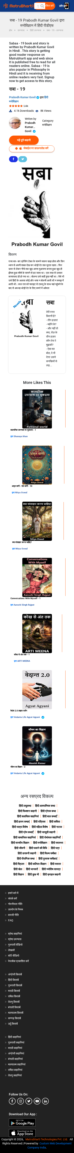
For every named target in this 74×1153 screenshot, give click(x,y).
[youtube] (37, 1101)
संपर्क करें (12, 898)
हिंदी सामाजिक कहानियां (24, 837)
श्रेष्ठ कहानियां (15, 933)
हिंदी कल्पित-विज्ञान (37, 863)
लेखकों (11, 950)
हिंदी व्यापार (55, 863)
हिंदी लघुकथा (25, 805)
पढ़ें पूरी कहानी (24, 140)
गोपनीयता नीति (15, 903)
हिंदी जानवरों (32, 869)
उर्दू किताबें (13, 1023)
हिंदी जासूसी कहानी (46, 832)
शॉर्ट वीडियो (13, 955)
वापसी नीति (13, 914)
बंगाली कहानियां (15, 1058)
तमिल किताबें (14, 996)
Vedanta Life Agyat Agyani (27, 717)
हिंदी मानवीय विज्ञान (20, 842)
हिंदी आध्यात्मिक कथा (45, 805)
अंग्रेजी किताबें (15, 974)
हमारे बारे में (13, 893)
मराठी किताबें (14, 990)
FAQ (10, 920)
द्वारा (12, 436)
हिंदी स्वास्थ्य (57, 842)
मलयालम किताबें (15, 1012)
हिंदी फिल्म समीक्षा (48, 853)
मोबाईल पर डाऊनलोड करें (35, 148)
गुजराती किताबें (15, 985)
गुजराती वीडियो (15, 944)
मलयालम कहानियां (16, 1064)
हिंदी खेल (18, 869)
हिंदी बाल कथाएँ (50, 816)
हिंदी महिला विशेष (40, 826)
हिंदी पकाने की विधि (38, 848)
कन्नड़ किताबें (14, 1018)
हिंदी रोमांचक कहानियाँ (50, 837)
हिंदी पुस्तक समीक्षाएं (47, 858)
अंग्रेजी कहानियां (16, 1053)
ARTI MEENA (23, 661)
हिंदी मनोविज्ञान (40, 842)
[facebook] (12, 1101)
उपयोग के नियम (15, 909)
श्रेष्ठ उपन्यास (14, 939)
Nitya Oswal (21, 492)
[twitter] (28, 1101)
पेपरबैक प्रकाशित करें (18, 961)
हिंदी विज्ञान (18, 874)
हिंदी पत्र (55, 848)
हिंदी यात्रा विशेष (20, 826)
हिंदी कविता (54, 821)
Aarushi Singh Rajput (24, 605)
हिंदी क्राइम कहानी (52, 874)
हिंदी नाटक (57, 826)
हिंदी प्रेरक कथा (48, 811)
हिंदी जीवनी (19, 848)
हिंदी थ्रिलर (18, 863)
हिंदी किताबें (13, 979)
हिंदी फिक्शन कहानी (27, 811)
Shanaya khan (21, 436)
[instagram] (20, 1101)
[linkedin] (45, 1101)
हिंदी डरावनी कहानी (27, 853)
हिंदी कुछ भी (33, 874)
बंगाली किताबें (14, 1007)
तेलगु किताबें (14, 1001)
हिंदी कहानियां (14, 1037)
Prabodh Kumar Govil (22, 97)
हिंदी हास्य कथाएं (22, 821)
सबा (50, 302)
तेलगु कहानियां (15, 1075)
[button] (42, 6)
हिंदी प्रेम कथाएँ (26, 832)
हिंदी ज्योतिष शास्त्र (51, 869)
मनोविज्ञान (47, 124)
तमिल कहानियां (15, 1069)
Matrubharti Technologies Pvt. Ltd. (47, 1139)
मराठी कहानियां (15, 1047)
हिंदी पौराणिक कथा (26, 858)
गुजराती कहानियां (16, 1042)
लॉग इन (63, 6)
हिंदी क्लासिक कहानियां (28, 816)
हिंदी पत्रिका (39, 821)
